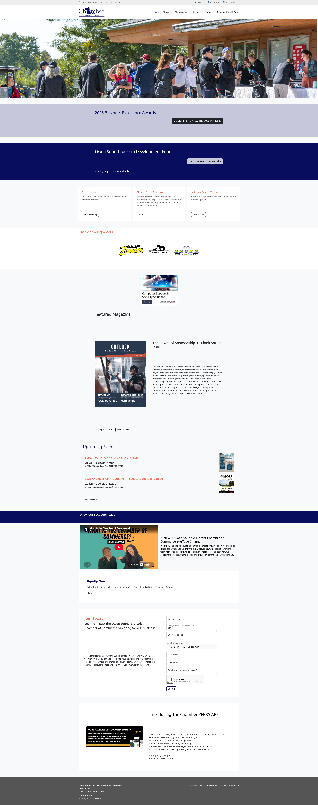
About (166, 12)
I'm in (140, 214)
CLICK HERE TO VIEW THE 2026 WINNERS (197, 120)
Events (196, 12)
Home (156, 12)
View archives (123, 429)
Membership (181, 12)
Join (90, 593)
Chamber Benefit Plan (227, 12)
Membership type (174, 643)
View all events (91, 499)
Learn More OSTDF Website (205, 161)
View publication (104, 429)
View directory (90, 214)
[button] (191, 646)
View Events (198, 214)
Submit (171, 688)
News (208, 12)
